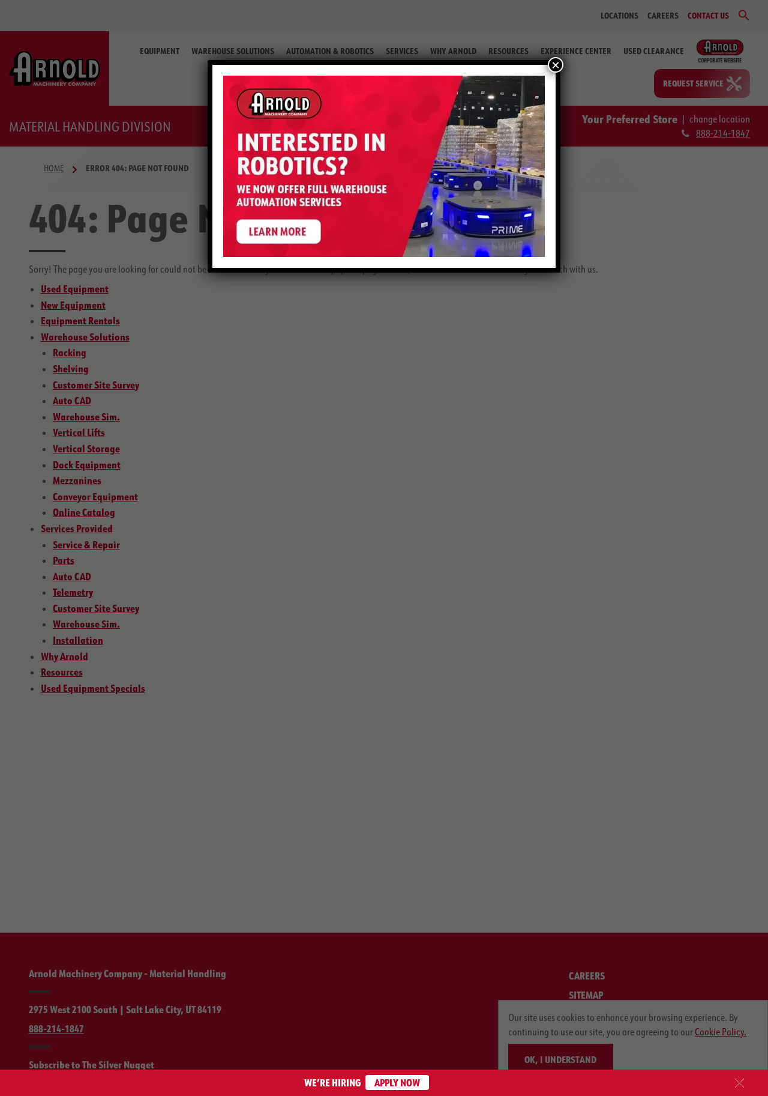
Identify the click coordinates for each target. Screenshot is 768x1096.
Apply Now (397, 1082)
